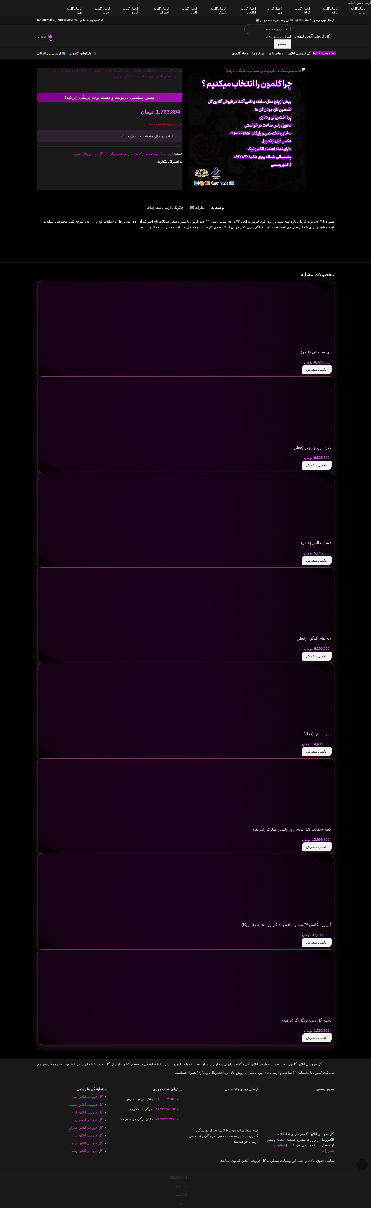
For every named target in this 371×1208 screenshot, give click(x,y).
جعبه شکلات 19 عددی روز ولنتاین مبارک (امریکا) (292, 829)
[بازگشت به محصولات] (174, 85)
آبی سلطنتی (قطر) (316, 352)
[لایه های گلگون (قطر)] (299, 602)
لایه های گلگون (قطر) (314, 638)
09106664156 (65, 20)
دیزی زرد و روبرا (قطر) (312, 447)
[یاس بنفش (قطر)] (299, 697)
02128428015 (45, 20)
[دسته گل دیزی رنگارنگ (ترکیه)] (299, 984)
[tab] (217, 205)
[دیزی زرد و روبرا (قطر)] (299, 411)
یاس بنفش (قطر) (317, 734)
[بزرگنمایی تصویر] (362, 1164)
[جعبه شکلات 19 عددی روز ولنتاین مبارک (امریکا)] (299, 793)
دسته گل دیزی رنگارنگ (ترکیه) (307, 1020)
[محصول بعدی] (169, 85)
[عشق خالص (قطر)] (299, 507)
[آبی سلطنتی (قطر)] (299, 316)
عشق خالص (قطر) (316, 543)
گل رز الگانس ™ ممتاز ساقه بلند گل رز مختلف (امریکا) (287, 925)
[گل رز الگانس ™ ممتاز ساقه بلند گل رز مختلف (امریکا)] (299, 888)
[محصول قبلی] (179, 85)
